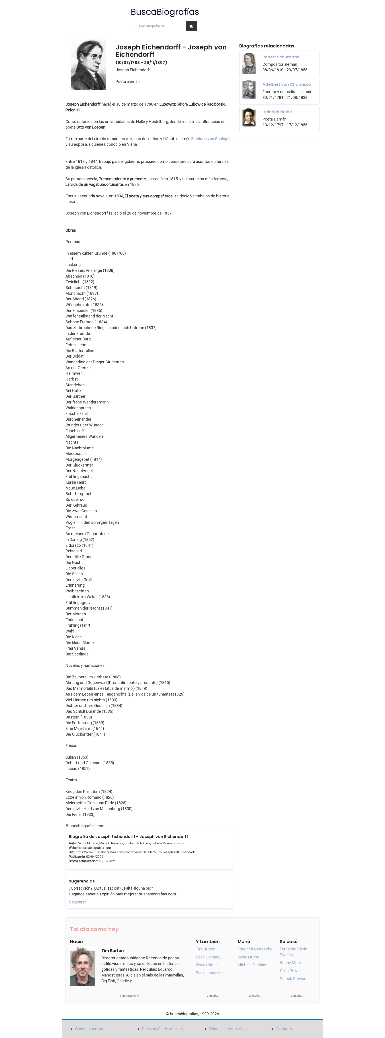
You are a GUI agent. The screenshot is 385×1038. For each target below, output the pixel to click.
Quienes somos (89, 1028)
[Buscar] (191, 26)
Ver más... (213, 995)
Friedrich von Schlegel (210, 138)
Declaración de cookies (162, 1028)
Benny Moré (290, 962)
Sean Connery (208, 957)
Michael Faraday (252, 964)
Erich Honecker (209, 972)
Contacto (284, 1028)
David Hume (248, 957)
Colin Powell (290, 970)
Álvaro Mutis (207, 964)
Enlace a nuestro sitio (228, 1028)
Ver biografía (129, 995)
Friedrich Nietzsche (255, 949)
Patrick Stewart (293, 978)
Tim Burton (205, 949)
